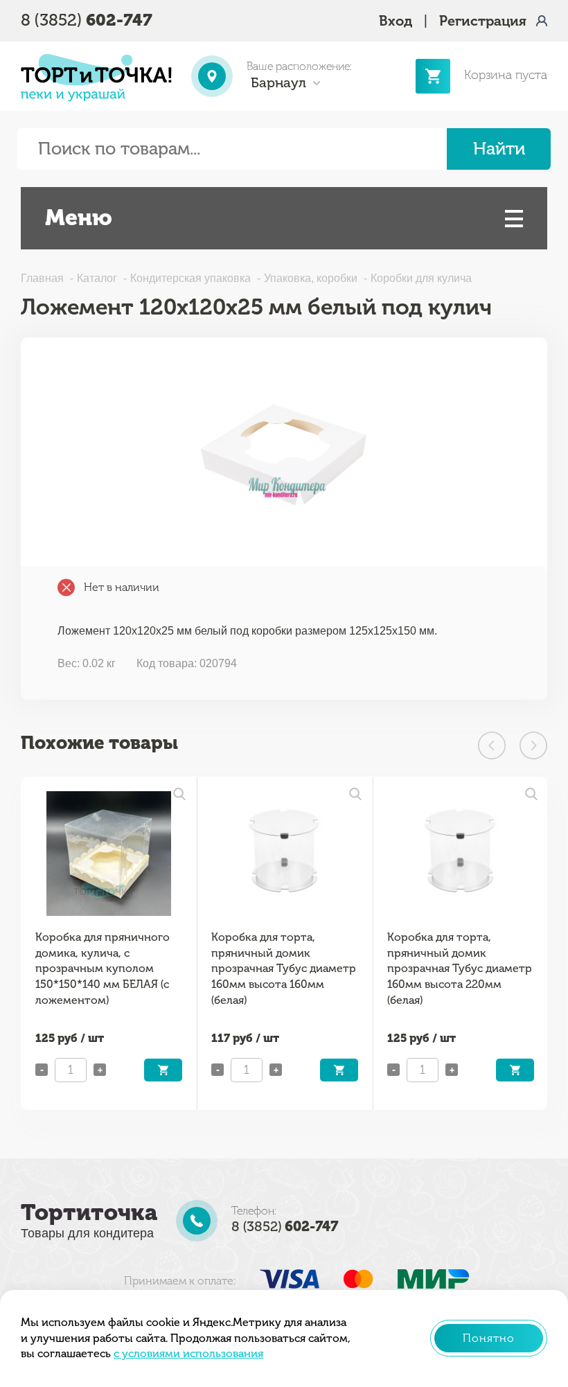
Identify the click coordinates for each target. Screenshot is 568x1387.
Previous (492, 745)
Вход (395, 20)
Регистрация (482, 20)
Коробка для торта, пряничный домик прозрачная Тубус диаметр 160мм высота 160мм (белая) (283, 968)
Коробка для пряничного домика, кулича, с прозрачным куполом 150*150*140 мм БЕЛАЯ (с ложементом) (102, 968)
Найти (499, 148)
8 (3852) (86, 20)
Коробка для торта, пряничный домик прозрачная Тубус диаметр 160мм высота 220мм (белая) (459, 968)
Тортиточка (89, 1212)
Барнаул (278, 82)
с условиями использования (188, 1353)
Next (533, 745)
